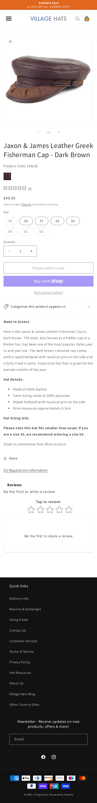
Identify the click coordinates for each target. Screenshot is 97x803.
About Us (16, 683)
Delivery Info (19, 598)
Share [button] (13, 458)
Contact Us (17, 630)
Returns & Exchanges (25, 609)
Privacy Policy (19, 662)
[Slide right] (59, 132)
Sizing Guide (18, 619)
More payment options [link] (48, 292)
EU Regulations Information (26, 470)
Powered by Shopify (61, 794)
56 (26, 221)
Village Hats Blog (22, 694)
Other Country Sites (24, 704)
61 (28, 232)
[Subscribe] (82, 739)
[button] (9, 18)
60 (12, 232)
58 (57, 221)
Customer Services (23, 641)
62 (44, 232)
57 (42, 221)
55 (12, 222)
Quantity (9, 242)
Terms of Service (21, 651)
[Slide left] (38, 132)
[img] (15, 188)
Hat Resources (20, 672)
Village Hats (40, 794)
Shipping (26, 204)
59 (73, 221)
